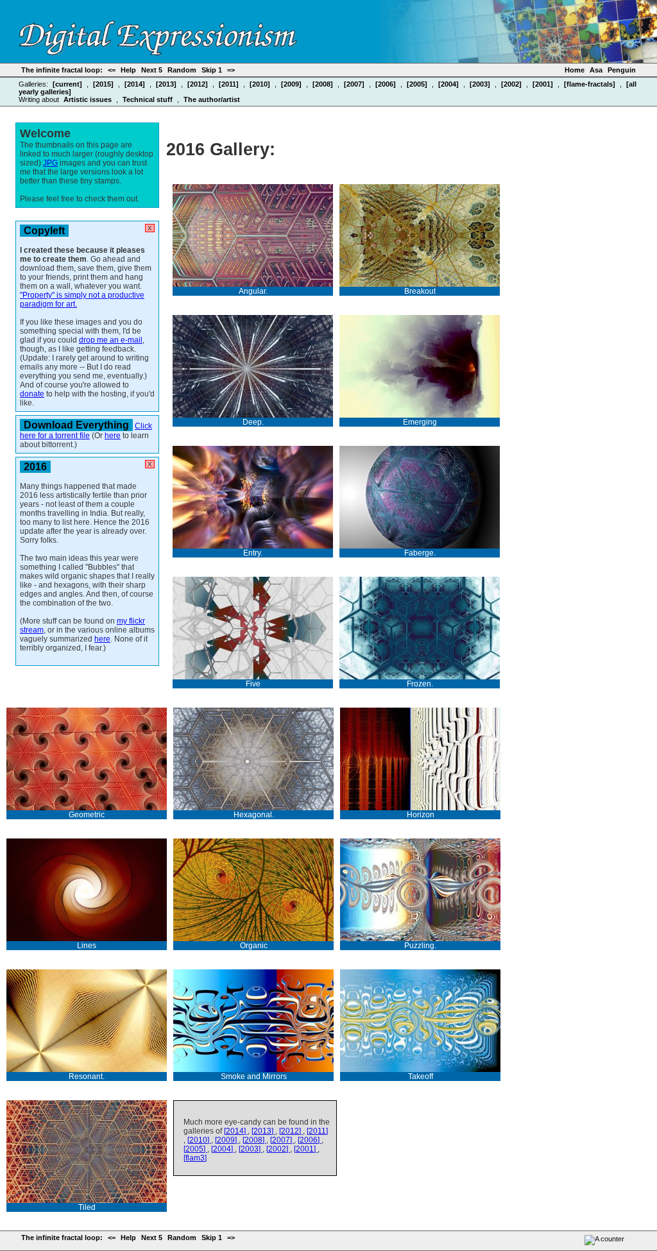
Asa (596, 70)
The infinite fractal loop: (62, 70)
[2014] (135, 84)
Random (181, 70)
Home (574, 70)
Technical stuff (149, 99)
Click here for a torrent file (86, 430)
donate (32, 393)
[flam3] (195, 1157)
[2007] (355, 84)
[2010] (261, 84)
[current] (68, 84)
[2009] (292, 84)
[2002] (512, 84)
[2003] (481, 84)
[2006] (386, 84)
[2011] (230, 84)
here (113, 435)
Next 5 (151, 70)
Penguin (622, 70)
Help (128, 70)
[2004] (449, 84)
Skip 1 (211, 70)
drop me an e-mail (110, 340)
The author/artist (211, 99)
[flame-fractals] (590, 84)
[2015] (104, 84)
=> (231, 70)
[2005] (418, 84)
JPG (50, 162)
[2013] (167, 84)
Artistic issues (89, 99)
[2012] (198, 84)
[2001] (544, 84)
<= (111, 70)
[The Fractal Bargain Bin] (158, 51)
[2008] (323, 84)
